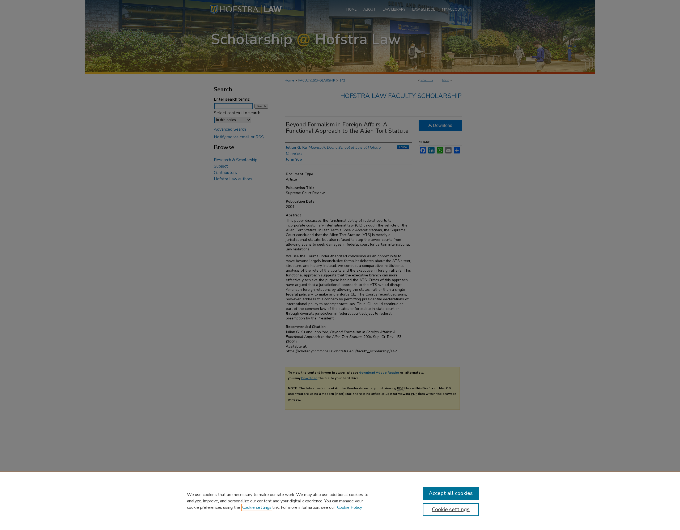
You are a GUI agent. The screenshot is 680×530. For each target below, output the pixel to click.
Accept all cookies (451, 493)
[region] (340, 501)
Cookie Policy (349, 507)
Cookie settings (256, 507)
